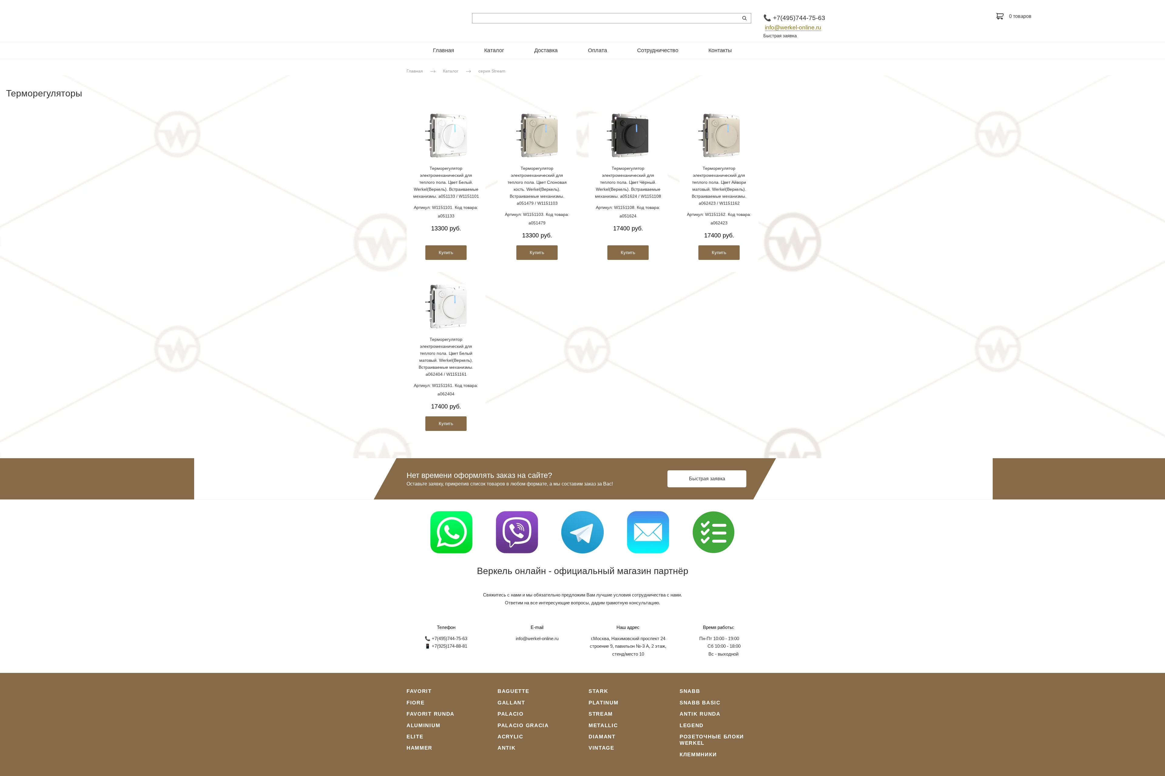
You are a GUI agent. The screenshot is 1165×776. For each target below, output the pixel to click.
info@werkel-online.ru (793, 27)
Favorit (419, 691)
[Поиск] (744, 18)
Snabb (690, 691)
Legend (692, 725)
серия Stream (491, 71)
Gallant (511, 703)
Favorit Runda (430, 714)
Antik (507, 748)
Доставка (546, 50)
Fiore (416, 703)
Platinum (604, 703)
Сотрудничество (657, 50)
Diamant (602, 737)
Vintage (601, 748)
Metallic (603, 725)
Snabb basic (700, 703)
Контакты (720, 50)
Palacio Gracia (523, 725)
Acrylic (510, 737)
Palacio (511, 714)
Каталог (494, 50)
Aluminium (423, 725)
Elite (415, 737)
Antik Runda (700, 714)
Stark (598, 691)
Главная (443, 50)
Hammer (419, 748)
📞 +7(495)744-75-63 (794, 17)
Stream (601, 714)
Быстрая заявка (780, 35)
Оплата (597, 50)
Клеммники (698, 755)
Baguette (513, 691)
